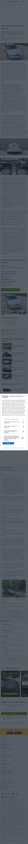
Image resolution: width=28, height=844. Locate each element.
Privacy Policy (21, 447)
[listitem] (14, 419)
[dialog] (14, 422)
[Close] (25, 396)
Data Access (14, 447)
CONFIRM (8, 443)
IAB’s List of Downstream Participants (15, 415)
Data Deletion (6, 447)
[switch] (23, 422)
